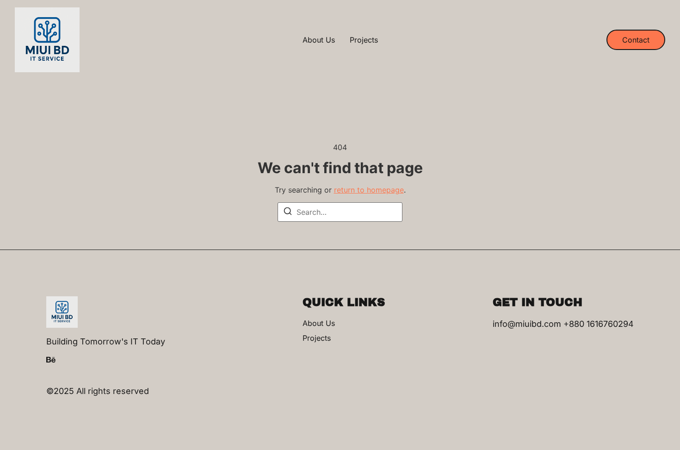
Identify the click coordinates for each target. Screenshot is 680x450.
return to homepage (369, 189)
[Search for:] (340, 212)
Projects (364, 40)
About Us (319, 40)
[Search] (288, 212)
